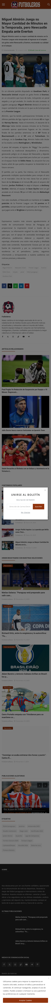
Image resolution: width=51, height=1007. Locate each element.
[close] (45, 490)
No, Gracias (25, 512)
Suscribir (38, 506)
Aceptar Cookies (25, 1000)
